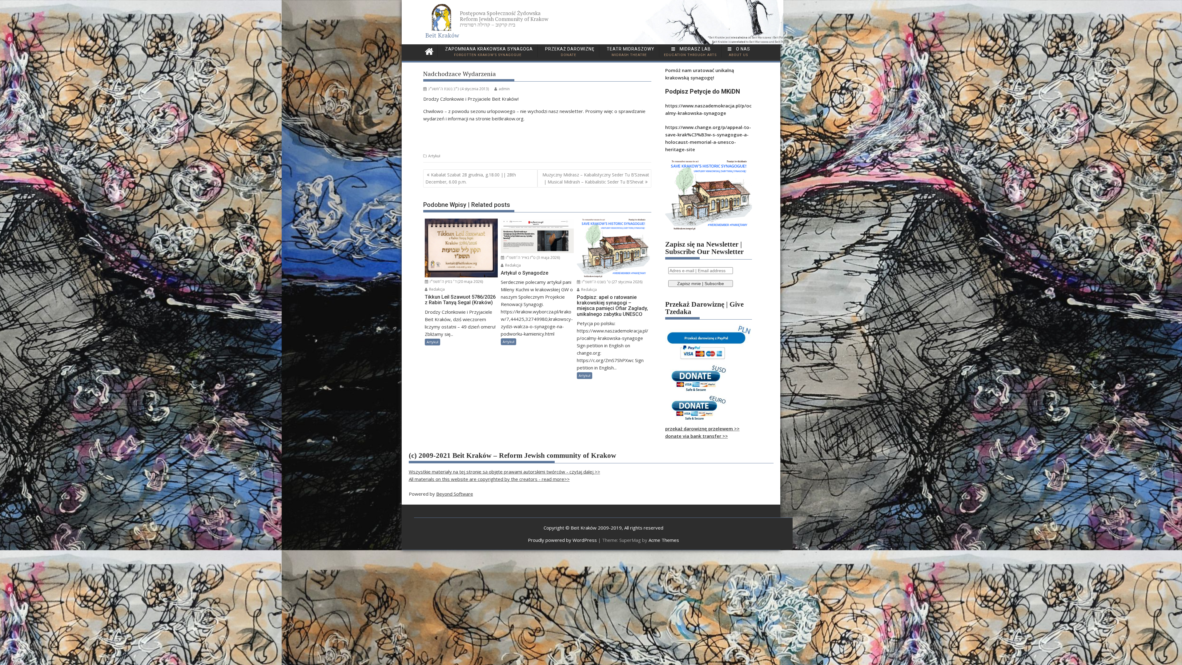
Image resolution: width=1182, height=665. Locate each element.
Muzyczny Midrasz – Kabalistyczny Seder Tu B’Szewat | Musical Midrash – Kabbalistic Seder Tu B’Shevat (595, 178)
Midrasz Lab (690, 51)
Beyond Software (454, 494)
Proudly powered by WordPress (562, 540)
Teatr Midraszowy (629, 51)
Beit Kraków (442, 35)
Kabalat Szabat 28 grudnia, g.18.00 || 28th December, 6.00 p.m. (470, 178)
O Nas (739, 51)
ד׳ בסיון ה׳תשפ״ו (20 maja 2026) (456, 281)
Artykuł (434, 156)
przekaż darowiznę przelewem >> (702, 428)
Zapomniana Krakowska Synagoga (488, 51)
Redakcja (436, 289)
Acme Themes (664, 540)
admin (504, 88)
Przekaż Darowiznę (569, 51)
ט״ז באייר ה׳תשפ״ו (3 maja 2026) (532, 257)
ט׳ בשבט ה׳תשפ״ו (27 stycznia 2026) (611, 281)
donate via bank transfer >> (696, 436)
